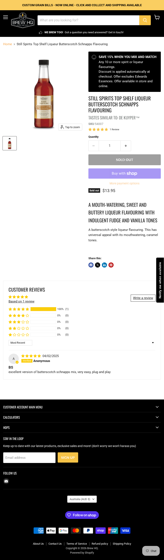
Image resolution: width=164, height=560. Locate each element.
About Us (38, 543)
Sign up (68, 457)
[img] (31, 356)
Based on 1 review (21, 301)
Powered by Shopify (82, 552)
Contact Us (55, 543)
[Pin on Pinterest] (111, 265)
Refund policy (100, 543)
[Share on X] (97, 265)
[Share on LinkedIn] (104, 265)
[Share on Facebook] (91, 265)
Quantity (93, 136)
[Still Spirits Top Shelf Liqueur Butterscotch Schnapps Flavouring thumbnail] (9, 143)
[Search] (145, 20)
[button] (19, 309)
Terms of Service (76, 543)
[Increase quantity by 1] (126, 145)
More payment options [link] (124, 183)
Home (7, 44)
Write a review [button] (143, 298)
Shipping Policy (122, 543)
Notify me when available (160, 280)
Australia (80, 499)
